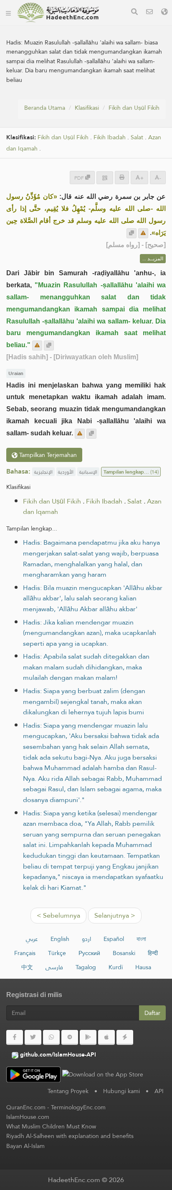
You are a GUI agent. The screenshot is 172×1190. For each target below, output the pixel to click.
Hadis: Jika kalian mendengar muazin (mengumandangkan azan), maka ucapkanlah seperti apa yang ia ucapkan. (89, 632)
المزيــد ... (152, 259)
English (60, 938)
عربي (32, 938)
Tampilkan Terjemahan (47, 454)
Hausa (143, 967)
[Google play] (88, 1037)
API (159, 1091)
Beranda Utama (44, 107)
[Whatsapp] (51, 1037)
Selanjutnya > (114, 915)
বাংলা (141, 938)
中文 (27, 967)
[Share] (104, 177)
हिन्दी (153, 953)
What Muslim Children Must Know (51, 1126)
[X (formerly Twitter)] (33, 1037)
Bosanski (124, 953)
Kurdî (116, 967)
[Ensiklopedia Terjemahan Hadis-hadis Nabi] (58, 12)
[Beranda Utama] (8, 12)
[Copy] (131, 233)
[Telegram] (69, 1037)
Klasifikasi (87, 107)
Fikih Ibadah (110, 137)
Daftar (152, 1012)
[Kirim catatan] (143, 233)
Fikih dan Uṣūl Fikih (134, 107)
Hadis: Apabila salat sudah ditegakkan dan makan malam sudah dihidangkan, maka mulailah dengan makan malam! (86, 667)
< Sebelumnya (58, 915)
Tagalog (86, 967)
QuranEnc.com (26, 1107)
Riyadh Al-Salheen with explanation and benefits (70, 1136)
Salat (137, 137)
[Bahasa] (164, 12)
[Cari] (134, 12)
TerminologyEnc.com (78, 1107)
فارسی (54, 967)
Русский (89, 953)
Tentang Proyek (68, 1091)
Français (24, 953)
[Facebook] (14, 1037)
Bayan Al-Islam (25, 1146)
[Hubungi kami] (149, 12)
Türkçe (57, 953)
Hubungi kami (121, 1091)
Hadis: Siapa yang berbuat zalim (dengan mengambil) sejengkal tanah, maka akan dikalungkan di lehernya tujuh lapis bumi (84, 701)
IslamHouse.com (27, 1116)
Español (114, 938)
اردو (86, 938)
